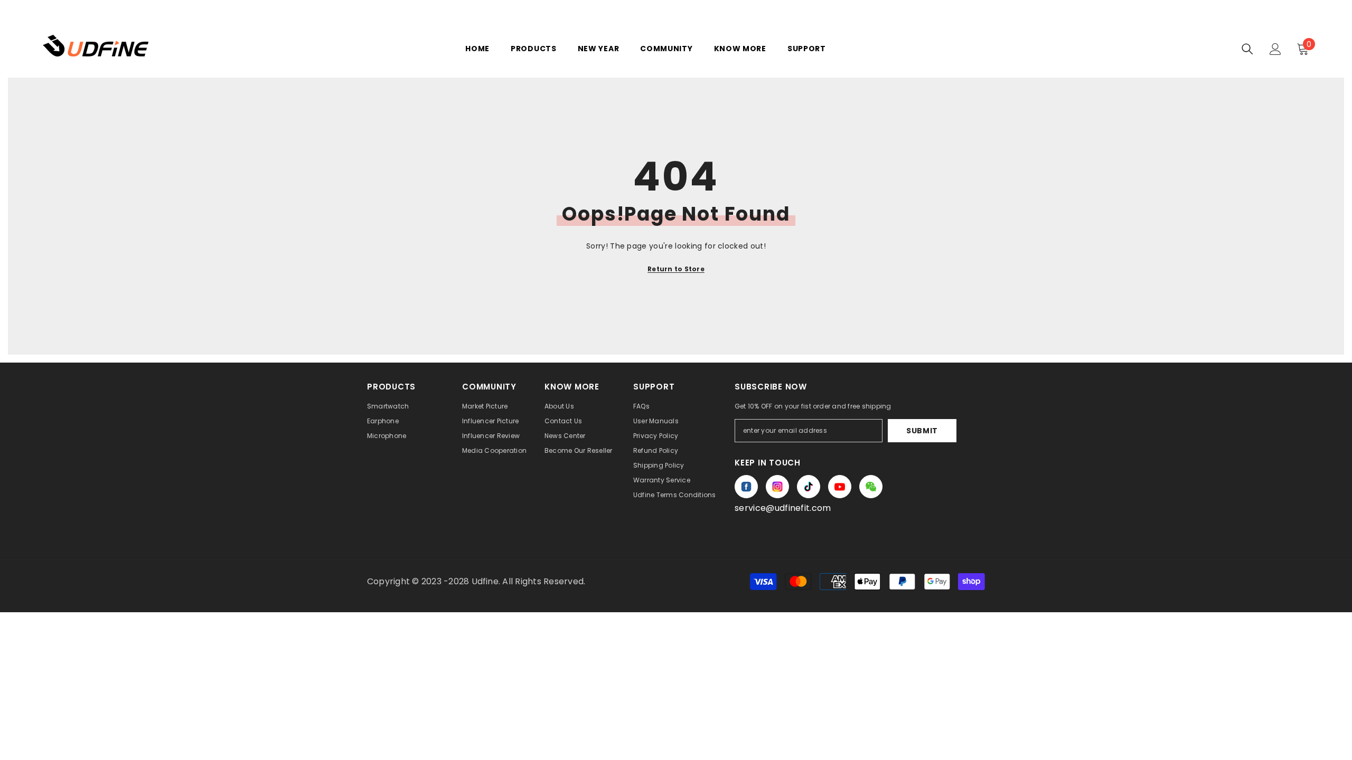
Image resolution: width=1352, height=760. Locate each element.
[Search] (1247, 49)
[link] (870, 486)
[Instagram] (777, 486)
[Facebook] (746, 486)
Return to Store (676, 268)
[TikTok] (808, 486)
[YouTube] (839, 486)
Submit (922, 430)
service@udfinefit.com (783, 508)
